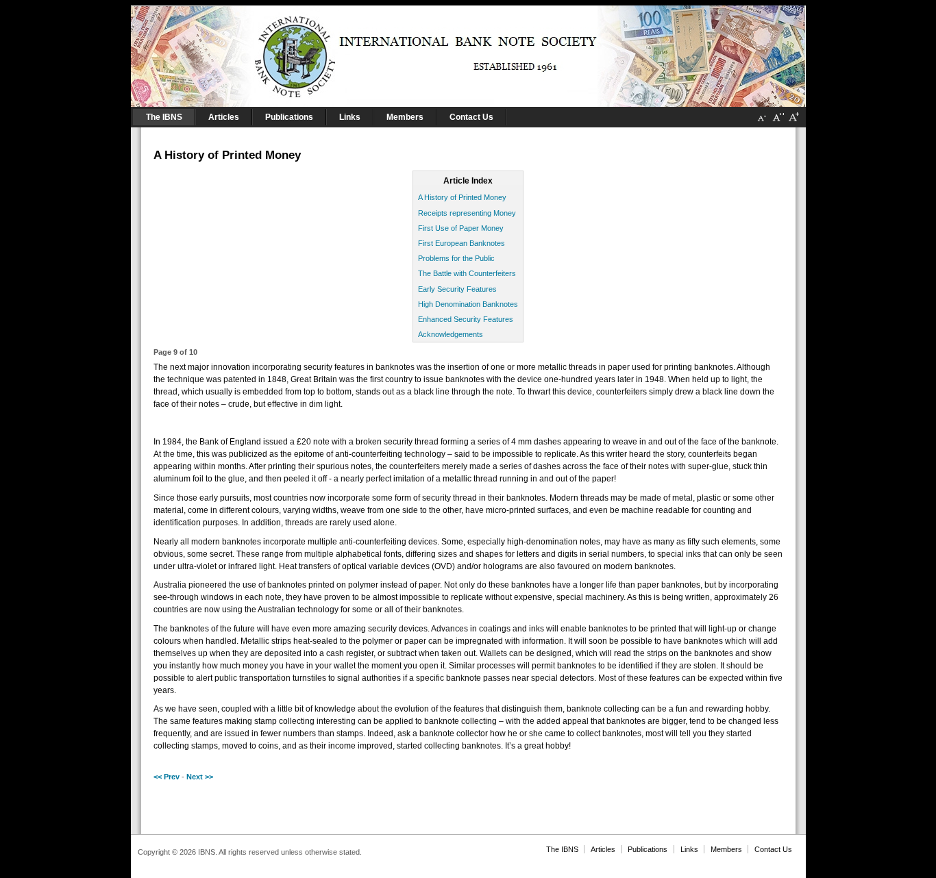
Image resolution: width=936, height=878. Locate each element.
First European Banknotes (461, 243)
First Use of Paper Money (461, 228)
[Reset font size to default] (778, 122)
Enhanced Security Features (465, 319)
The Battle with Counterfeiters (467, 273)
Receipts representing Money (467, 213)
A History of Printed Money (462, 197)
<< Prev (166, 777)
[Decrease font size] (762, 122)
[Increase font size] (793, 122)
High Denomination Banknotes (468, 304)
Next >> (199, 777)
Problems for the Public (456, 258)
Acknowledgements (450, 334)
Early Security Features (457, 289)
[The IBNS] (468, 53)
